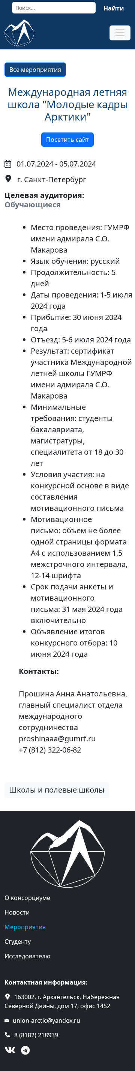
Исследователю (27, 956)
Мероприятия (25, 927)
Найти (114, 8)
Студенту (17, 941)
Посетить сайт (67, 139)
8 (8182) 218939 (36, 1035)
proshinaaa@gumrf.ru (57, 738)
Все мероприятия (35, 69)
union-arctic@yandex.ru (46, 1020)
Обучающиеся (32, 204)
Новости (17, 912)
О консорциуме (27, 898)
